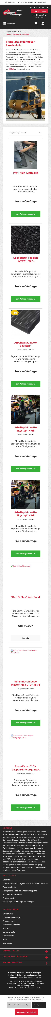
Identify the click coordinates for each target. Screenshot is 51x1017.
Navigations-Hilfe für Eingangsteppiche (20, 891)
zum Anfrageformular (26, 214)
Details (25, 638)
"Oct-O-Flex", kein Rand (25, 597)
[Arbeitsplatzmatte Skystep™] (25, 324)
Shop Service (9, 876)
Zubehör (13, 977)
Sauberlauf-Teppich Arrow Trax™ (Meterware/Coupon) (25, 259)
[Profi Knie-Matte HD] (25, 155)
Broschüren (8, 914)
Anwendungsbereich (32, 975)
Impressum (7, 943)
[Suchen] (36, 23)
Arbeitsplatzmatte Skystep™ (25, 344)
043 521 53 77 (40, 11)
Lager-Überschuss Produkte (30, 977)
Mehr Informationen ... (35, 999)
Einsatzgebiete (9, 887)
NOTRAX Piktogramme (13, 894)
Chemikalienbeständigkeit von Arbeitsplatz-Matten (25, 883)
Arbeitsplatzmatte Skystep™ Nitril (25, 429)
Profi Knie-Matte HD (25, 172)
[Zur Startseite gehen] (13, 12)
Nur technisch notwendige (18, 1005)
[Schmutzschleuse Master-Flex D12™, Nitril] (25, 663)
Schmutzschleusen (16, 973)
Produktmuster (9, 898)
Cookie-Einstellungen (12, 917)
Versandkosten (9, 932)
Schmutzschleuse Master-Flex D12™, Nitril (25, 683)
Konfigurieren (39, 1005)
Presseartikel (8, 921)
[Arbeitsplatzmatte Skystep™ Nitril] (25, 409)
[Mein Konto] (43, 23)
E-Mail (11, 69)
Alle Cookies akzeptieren (26, 1012)
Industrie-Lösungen (33, 973)
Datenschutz (8, 936)
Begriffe (6, 880)
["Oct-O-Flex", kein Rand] (25, 579)
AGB (5, 939)
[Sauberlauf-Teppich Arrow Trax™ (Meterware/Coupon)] (25, 240)
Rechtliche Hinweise (11, 925)
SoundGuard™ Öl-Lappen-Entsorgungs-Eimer (25, 768)
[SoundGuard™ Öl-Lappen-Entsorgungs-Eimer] (25, 748)
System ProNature (15, 975)
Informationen (11, 910)
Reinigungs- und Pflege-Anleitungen (18, 902)
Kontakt (6, 928)
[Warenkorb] (48, 21)
